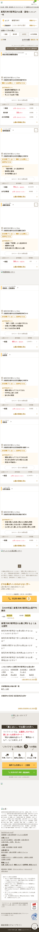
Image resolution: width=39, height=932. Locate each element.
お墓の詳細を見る (19, 122)
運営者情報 (4, 869)
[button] (19, 100)
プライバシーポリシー (18, 869)
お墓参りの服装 (28, 857)
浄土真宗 (14, 675)
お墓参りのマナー (6, 857)
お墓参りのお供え (18, 857)
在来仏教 (4, 675)
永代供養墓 (33, 34)
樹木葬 (15, 34)
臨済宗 (31, 675)
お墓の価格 (17, 840)
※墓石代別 (10, 618)
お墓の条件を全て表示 (28, 679)
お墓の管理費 (12, 852)
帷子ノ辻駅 (5, 689)
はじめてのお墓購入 (7, 840)
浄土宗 (22, 675)
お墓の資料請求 (11, 835)
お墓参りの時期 (5, 859)
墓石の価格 (4, 852)
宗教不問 (32, 670)
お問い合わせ (4, 871)
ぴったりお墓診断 (22, 835)
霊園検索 (3, 835)
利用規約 (10, 869)
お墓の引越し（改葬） (7, 842)
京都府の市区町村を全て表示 (26, 708)
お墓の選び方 (25, 840)
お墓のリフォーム (22, 852)
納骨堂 (20, 847)
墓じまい (17, 842)
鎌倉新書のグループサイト (11, 925)
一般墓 (5, 34)
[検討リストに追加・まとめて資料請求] (36, 54)
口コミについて (28, 869)
